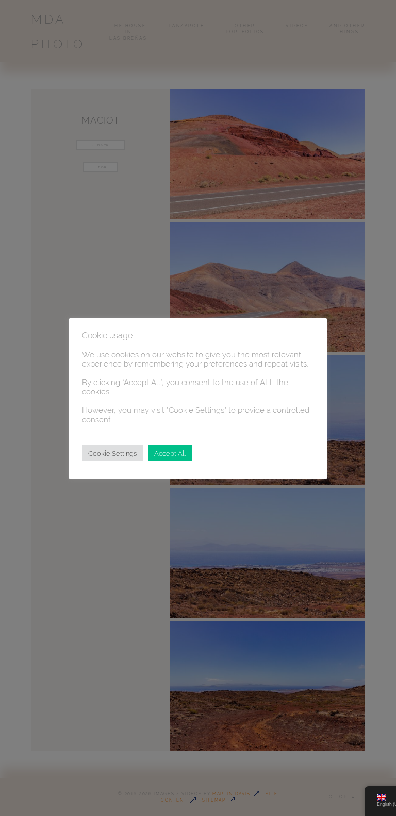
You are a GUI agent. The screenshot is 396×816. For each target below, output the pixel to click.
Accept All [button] (170, 453)
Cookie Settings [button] (112, 453)
